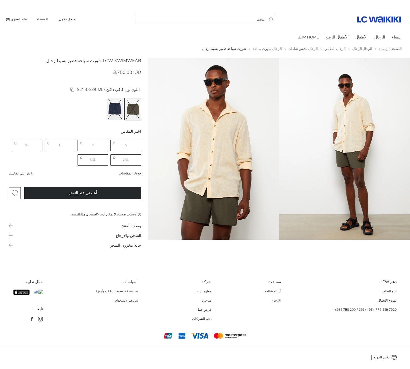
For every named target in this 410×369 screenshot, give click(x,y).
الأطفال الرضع (337, 37)
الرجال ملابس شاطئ (303, 49)
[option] (132, 109)
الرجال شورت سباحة (267, 49)
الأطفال (361, 37)
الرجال (379, 37)
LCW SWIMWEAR (122, 61)
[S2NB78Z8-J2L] (72, 89)
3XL (93, 159)
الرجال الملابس (335, 49)
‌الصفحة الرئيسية (390, 49)
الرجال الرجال (362, 49)
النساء (397, 37)
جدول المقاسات (130, 173)
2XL (126, 159)
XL (27, 145)
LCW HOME (308, 37)
